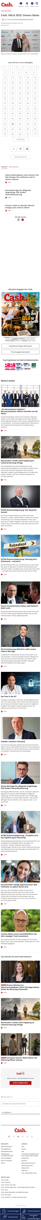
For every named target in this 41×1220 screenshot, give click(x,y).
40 (28, 103)
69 (20, 134)
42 (5, 108)
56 (35, 119)
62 (5, 129)
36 (35, 98)
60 (28, 124)
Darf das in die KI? (8, 696)
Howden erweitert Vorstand (13, 741)
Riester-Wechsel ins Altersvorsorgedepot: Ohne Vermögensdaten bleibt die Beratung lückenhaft (20, 987)
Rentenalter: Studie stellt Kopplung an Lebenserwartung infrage (17, 461)
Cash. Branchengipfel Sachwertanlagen (14, 1192)
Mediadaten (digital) (28, 1163)
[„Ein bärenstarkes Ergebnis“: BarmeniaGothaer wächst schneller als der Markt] (20, 396)
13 (13, 77)
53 (13, 119)
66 (35, 129)
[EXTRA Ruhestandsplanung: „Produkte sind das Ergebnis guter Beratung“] (20, 822)
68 (13, 134)
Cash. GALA (4, 1190)
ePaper (23, 1149)
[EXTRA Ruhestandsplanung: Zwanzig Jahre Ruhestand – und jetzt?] (20, 546)
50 (28, 113)
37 (5, 103)
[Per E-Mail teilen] (27, 149)
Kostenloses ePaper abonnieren (20, 346)
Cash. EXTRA (5, 1180)
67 (5, 134)
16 (35, 77)
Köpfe (3, 1163)
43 (13, 108)
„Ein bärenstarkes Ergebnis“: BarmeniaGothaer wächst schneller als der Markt (19, 411)
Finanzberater (6, 1149)
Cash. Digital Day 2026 (8, 1185)
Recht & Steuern (6, 1161)
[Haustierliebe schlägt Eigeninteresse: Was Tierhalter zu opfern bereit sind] (20, 871)
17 (5, 83)
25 (28, 88)
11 (34, 72)
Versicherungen (6, 1146)
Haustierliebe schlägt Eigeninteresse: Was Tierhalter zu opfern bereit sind (19, 885)
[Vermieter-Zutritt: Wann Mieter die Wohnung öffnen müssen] (20, 1044)
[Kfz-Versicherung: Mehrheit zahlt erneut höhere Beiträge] (20, 636)
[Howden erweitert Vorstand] (20, 728)
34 (20, 98)
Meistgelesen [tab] (13, 167)
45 (28, 108)
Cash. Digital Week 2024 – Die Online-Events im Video (18, 1187)
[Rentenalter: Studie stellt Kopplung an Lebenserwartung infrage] (20, 447)
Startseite (21, 139)
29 (20, 93)
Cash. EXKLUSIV (5, 1182)
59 (20, 124)
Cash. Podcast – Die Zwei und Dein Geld (14, 1197)
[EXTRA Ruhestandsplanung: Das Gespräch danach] (20, 496)
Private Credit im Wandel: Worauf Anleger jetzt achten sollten (19, 206)
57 (5, 124)
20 (28, 83)
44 (20, 108)
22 (5, 88)
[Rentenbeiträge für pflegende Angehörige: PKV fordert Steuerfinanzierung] (20, 773)
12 (5, 77)
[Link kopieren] (14, 149)
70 (28, 134)
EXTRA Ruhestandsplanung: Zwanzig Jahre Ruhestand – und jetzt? (19, 560)
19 (20, 83)
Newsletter (25, 1168)
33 (13, 98)
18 (13, 83)
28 (13, 93)
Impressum (25, 1158)
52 (5, 119)
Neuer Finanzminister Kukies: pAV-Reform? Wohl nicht (19, 607)
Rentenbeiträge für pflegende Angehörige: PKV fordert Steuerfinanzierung (18, 192)
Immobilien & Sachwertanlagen (7, 1155)
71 (35, 134)
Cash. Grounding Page (28, 1173)
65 (28, 129)
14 (20, 77)
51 (35, 113)
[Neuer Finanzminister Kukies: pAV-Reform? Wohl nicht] (20, 592)
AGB (22, 1151)
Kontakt (24, 1161)
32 (5, 98)
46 (35, 108)
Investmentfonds (7, 1151)
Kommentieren (20, 157)
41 (35, 103)
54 (20, 119)
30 (28, 93)
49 (20, 113)
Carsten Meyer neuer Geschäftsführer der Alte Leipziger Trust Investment (19, 935)
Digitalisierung (6, 1158)
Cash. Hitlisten (6, 1195)
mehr (9, 182)
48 (13, 113)
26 (35, 88)
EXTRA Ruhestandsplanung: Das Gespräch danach (19, 511)
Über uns (24, 1170)
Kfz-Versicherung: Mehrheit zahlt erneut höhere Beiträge (18, 650)
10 (26, 72)
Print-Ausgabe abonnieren (20, 352)
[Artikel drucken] (20, 149)
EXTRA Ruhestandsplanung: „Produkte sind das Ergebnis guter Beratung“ (19, 836)
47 (5, 113)
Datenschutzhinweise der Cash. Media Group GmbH (30, 1155)
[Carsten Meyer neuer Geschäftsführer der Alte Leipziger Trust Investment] (20, 920)
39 (20, 103)
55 (28, 119)
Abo (22, 1146)
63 (13, 129)
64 (20, 129)
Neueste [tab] (4, 167)
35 (28, 98)
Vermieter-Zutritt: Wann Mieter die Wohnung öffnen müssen (19, 1059)
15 (28, 77)
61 (35, 124)
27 (5, 93)
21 (35, 83)
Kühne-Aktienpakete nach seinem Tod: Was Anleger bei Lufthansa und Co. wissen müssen (22, 177)
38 (13, 103)
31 (35, 93)
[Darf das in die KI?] (20, 683)
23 (13, 88)
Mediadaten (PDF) (27, 1165)
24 (20, 88)
